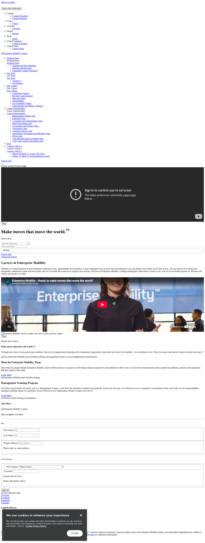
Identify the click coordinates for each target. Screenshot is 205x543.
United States (18, 48)
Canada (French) (19, 18)
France (15, 23)
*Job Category (12, 467)
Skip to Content (8, 2)
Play (4, 224)
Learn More (6, 375)
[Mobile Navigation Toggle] (2, 164)
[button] (6, 254)
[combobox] (102, 250)
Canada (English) (20, 16)
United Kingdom (19, 43)
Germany (16, 28)
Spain (14, 38)
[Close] (81, 515)
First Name (8, 430)
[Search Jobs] (28, 243)
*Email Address (10, 443)
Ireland (15, 33)
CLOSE (74, 533)
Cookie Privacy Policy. (36, 526)
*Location (8, 471)
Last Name (8, 435)
